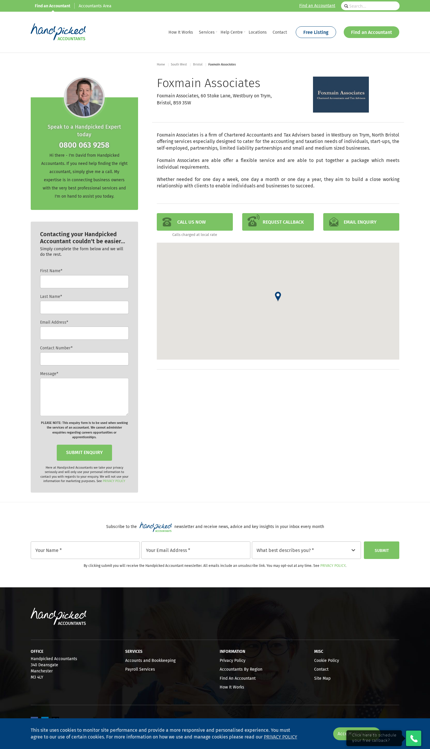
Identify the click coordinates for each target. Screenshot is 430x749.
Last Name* (51, 297)
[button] (278, 296)
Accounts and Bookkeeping (150, 661)
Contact (321, 669)
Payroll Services (140, 669)
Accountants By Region (241, 669)
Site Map (322, 678)
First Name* (51, 271)
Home (161, 64)
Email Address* (54, 322)
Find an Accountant (317, 6)
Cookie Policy (326, 661)
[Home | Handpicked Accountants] (58, 32)
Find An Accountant (238, 678)
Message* (49, 374)
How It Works (232, 687)
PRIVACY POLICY (114, 481)
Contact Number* (56, 348)
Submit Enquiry (84, 452)
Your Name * (48, 550)
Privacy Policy (332, 566)
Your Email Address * (168, 550)
